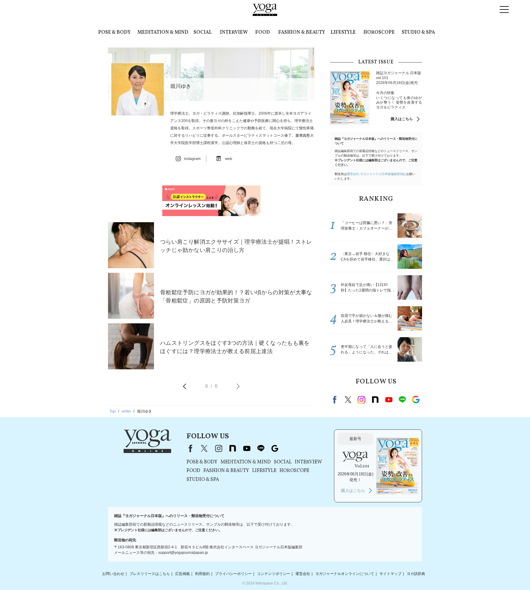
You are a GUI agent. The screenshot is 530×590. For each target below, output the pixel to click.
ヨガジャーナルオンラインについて (344, 574)
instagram (362, 400)
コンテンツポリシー (273, 574)
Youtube (389, 400)
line (402, 400)
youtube (247, 448)
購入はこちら (402, 119)
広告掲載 (182, 574)
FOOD (262, 32)
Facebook (335, 400)
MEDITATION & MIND (162, 32)
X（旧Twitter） (204, 448)
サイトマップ (390, 574)
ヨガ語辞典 (416, 574)
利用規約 (202, 574)
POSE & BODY (114, 32)
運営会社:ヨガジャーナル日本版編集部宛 (375, 174)
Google (416, 400)
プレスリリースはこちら (149, 574)
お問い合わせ (113, 574)
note (375, 400)
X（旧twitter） (348, 400)
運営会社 (302, 574)
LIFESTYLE (343, 32)
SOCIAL (203, 32)
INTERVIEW (234, 32)
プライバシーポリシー (233, 574)
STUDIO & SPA (418, 32)
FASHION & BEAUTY (301, 32)
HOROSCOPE (379, 32)
